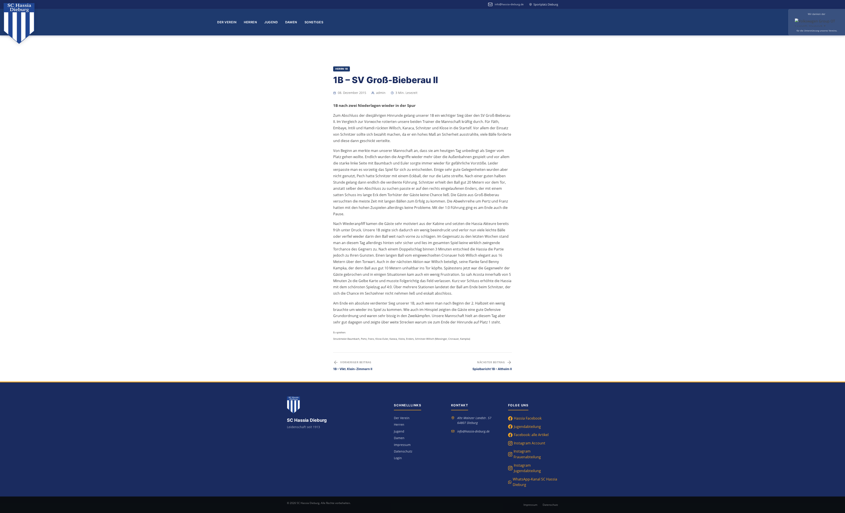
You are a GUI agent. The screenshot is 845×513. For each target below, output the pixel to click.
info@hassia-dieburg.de (509, 4)
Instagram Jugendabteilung (527, 468)
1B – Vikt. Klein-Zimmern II (352, 369)
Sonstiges (314, 22)
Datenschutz (403, 451)
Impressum (402, 445)
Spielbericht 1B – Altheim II (492, 369)
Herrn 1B (341, 68)
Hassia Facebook (528, 418)
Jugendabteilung (527, 426)
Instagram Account (529, 443)
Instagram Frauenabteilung (527, 454)
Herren (250, 22)
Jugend (271, 22)
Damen (291, 22)
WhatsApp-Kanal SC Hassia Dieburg (535, 482)
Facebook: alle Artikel (531, 434)
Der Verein (226, 22)
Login (398, 458)
